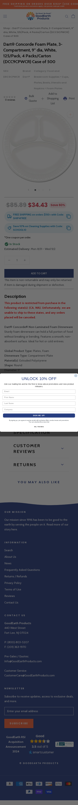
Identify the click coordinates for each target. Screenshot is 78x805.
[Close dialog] (76, 375)
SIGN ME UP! (39, 415)
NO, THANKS (39, 426)
